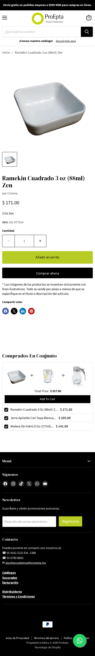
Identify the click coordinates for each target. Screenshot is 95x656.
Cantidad (8, 231)
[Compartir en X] (14, 311)
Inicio (6, 53)
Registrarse (70, 521)
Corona (13, 193)
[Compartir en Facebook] (5, 311)
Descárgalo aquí (66, 41)
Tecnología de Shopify (47, 647)
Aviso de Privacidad (17, 638)
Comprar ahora (47, 273)
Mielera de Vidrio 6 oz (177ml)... (32, 426)
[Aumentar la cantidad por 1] (40, 241)
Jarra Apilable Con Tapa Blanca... (33, 418)
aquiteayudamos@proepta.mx (26, 563)
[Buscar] (87, 32)
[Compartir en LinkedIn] (22, 311)
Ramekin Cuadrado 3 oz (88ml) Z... (34, 409)
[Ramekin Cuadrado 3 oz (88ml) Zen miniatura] (9, 159)
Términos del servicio (46, 638)
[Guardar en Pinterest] (31, 311)
